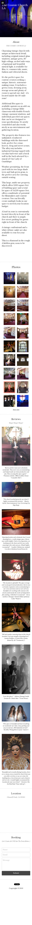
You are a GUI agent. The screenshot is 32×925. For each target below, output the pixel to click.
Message (6, 860)
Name (5, 850)
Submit (16, 873)
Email (5, 855)
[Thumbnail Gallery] (9, 278)
